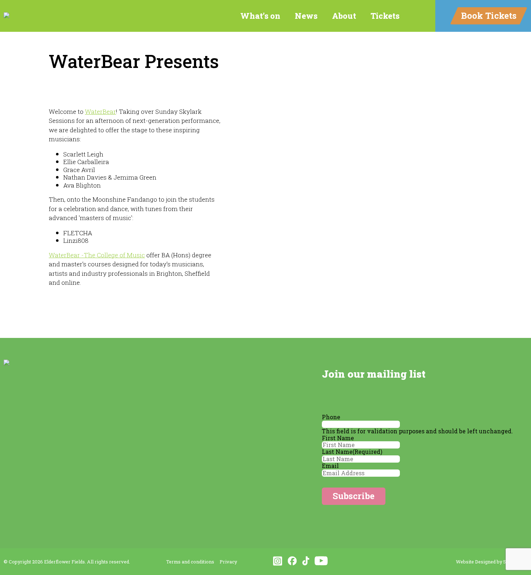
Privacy (228, 562)
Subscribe (354, 496)
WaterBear (100, 111)
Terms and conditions (190, 562)
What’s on (260, 15)
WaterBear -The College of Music (97, 255)
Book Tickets (489, 15)
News (306, 15)
